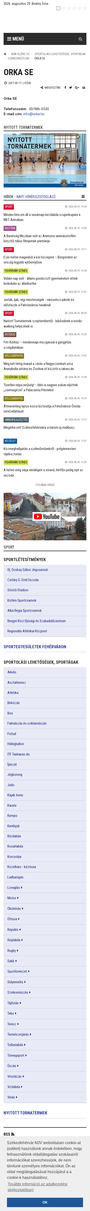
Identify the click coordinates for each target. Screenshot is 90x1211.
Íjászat (12, 764)
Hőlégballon (15, 744)
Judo (10, 785)
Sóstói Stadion (17, 590)
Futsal (11, 734)
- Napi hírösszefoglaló (34, 196)
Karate (12, 805)
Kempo (12, 815)
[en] (63, 8)
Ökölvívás (14, 908)
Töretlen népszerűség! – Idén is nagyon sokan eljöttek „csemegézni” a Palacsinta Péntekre (41, 387)
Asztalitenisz (16, 682)
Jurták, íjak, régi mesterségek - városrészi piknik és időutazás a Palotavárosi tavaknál (39, 302)
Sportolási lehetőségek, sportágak (60, 54)
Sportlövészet (17, 971)
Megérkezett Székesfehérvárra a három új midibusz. (39, 427)
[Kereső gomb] (80, 39)
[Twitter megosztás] (70, 87)
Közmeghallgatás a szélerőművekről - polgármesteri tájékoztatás (40, 451)
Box (10, 713)
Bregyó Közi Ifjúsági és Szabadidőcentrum (36, 621)
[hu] (58, 8)
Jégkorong (14, 774)
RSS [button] (7, 1134)
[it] (79, 8)
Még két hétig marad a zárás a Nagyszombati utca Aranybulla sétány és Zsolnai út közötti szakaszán (39, 366)
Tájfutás (13, 1003)
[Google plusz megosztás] (77, 87)
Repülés (12, 929)
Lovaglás (13, 887)
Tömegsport (15, 1055)
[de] (74, 8)
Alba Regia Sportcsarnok (24, 610)
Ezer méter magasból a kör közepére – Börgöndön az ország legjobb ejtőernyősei (40, 259)
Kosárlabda (15, 846)
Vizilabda (13, 1087)
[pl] (69, 8)
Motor (11, 898)
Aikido (11, 672)
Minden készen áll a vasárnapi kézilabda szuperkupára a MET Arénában (42, 217)
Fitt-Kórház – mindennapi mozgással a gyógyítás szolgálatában (37, 344)
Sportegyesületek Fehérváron (35, 646)
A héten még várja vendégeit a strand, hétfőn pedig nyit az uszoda (43, 472)
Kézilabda (14, 836)
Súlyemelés (15, 982)
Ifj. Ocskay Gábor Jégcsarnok (27, 570)
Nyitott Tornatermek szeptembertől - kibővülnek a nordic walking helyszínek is (43, 323)
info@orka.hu (33, 114)
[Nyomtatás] (83, 87)
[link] (45, 160)
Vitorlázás (14, 1076)
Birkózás (13, 703)
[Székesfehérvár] (48, 22)
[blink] (84, 8)
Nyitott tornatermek (25, 1112)
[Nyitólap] (5, 54)
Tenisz (11, 1024)
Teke (10, 1013)
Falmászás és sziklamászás (27, 723)
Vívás (11, 1097)
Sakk (10, 961)
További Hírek (45, 485)
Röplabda (13, 940)
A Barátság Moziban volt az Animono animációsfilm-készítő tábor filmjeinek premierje (40, 238)
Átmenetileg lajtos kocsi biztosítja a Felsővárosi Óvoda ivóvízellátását (42, 408)
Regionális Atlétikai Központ (27, 631)
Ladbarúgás (15, 877)
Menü (17, 39)
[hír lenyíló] (83, 196)
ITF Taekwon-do (18, 754)
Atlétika (12, 693)
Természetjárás (18, 1034)
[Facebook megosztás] (65, 87)
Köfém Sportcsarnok (21, 600)
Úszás (11, 1066)
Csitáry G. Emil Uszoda (23, 580)
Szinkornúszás (19, 58)
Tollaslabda (15, 1045)
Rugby (11, 950)
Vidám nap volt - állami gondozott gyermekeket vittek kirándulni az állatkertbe (41, 281)
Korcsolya (14, 857)
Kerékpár (13, 826)
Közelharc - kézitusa (21, 867)
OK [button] (45, 1202)
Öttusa (12, 919)
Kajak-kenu (15, 795)
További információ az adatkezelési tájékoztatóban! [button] (37, 1187)
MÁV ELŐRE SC (20, 54)
